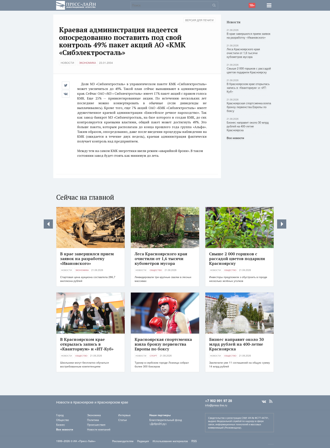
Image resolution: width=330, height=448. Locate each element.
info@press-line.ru (216, 405)
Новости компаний (98, 429)
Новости (67, 63)
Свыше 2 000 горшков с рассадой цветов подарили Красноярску (249, 70)
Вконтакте (264, 401)
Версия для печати (199, 20)
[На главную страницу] (76, 5)
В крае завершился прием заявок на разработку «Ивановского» (248, 35)
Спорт (153, 355)
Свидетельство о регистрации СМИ (227, 417)
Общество (156, 270)
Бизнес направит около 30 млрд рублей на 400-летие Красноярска (248, 126)
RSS (271, 401)
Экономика (87, 63)
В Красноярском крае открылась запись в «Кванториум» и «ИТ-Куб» (248, 87)
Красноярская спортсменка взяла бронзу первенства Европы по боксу (249, 107)
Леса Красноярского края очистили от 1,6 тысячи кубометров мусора (243, 53)
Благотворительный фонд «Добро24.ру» (165, 421)
